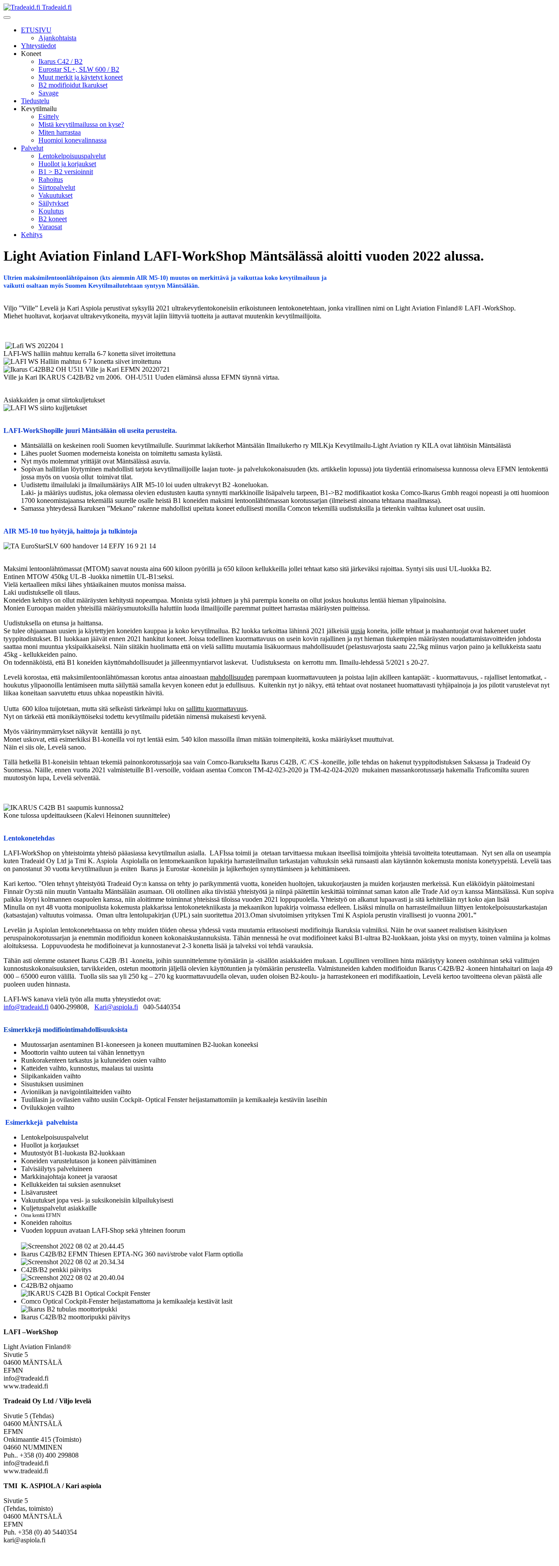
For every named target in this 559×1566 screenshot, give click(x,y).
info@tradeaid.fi (25, 1007)
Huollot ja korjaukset (67, 163)
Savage (48, 93)
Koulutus (51, 211)
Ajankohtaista (57, 38)
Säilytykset (53, 203)
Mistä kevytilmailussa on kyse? (81, 124)
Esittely (48, 116)
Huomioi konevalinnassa (72, 140)
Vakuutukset (55, 195)
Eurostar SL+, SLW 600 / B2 (78, 69)
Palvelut (32, 148)
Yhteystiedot (38, 45)
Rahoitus (50, 179)
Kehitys (31, 234)
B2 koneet (52, 219)
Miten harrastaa (59, 132)
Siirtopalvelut (56, 187)
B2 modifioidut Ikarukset (72, 85)
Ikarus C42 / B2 (60, 61)
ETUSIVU (36, 30)
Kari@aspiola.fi (116, 1007)
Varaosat (50, 226)
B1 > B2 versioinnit (65, 171)
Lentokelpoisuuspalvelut (72, 156)
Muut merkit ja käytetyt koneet (80, 77)
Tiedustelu (35, 101)
